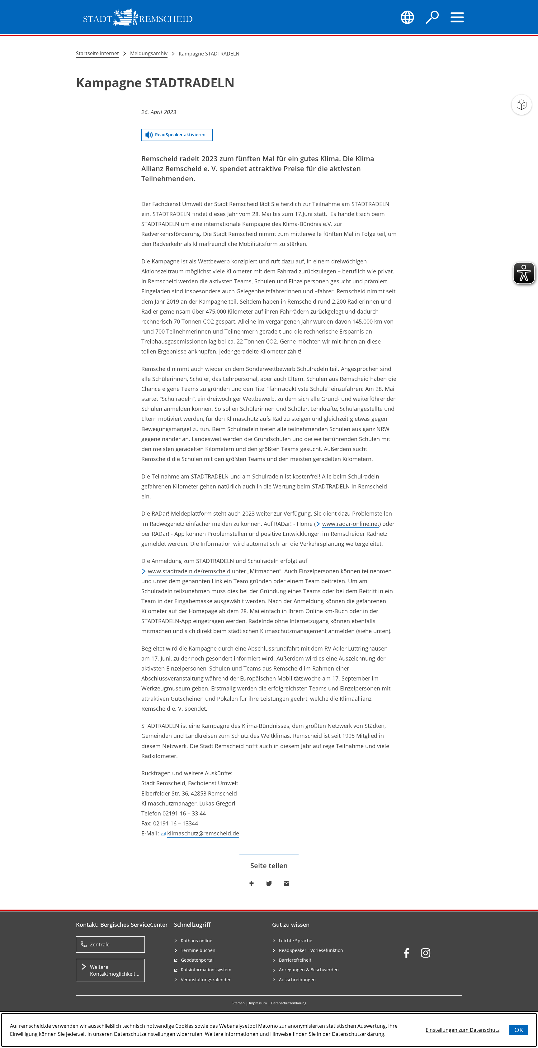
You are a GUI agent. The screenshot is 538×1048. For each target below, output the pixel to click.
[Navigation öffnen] (457, 17)
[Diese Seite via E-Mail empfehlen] (286, 883)
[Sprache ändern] (407, 17)
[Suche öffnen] (432, 17)
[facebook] (406, 953)
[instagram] (425, 953)
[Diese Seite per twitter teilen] (269, 883)
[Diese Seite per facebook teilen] (251, 883)
